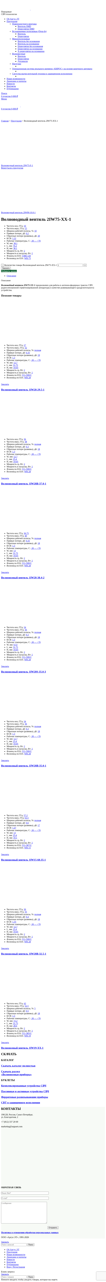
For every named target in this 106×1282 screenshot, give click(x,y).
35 (26, 912)
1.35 (14, 922)
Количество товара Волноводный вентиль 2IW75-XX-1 (30, 265)
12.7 (15, 363)
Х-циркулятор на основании (31, 51)
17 (39, 825)
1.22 (14, 238)
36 (25, 439)
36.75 (26, 533)
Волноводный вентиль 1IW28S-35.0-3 (23, 671)
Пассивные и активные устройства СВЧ (25, 1091)
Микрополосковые (21, 39)
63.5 (27, 818)
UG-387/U (27, 845)
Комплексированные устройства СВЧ (23, 1085)
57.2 (26, 815)
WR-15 (27, 848)
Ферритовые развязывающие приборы (24, 1097)
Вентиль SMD (24, 26)
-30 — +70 (36, 241)
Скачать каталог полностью (18, 1065)
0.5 (27, 1011)
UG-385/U (27, 1033)
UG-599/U (27, 375)
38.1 (15, 243)
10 (25, 226)
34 (25, 627)
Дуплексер (23, 61)
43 (25, 1003)
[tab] (56, 276)
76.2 (15, 246)
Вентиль (22, 34)
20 (39, 236)
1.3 (13, 358)
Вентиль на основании (28, 44)
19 (39, 355)
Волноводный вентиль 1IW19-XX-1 (22, 1047)
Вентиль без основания (29, 41)
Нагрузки (16, 64)
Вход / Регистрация (16, 1267)
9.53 (15, 645)
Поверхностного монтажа (24, 24)
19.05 (15, 367)
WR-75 (27, 258)
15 (26, 228)
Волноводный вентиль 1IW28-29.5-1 (22, 389)
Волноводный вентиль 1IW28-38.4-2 (22, 577)
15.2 (15, 1021)
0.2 (27, 233)
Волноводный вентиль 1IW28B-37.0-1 (23, 483)
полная (37, 350)
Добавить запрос (9, 271)
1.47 (14, 828)
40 (26, 536)
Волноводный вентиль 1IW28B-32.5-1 (23, 953)
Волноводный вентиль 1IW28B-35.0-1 (23, 765)
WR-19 (27, 1036)
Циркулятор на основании (30, 49)
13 (15, 551)
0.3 (27, 447)
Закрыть (5, 1242)
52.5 (27, 1006)
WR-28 (27, 377)
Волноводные (18, 54)
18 (39, 449)
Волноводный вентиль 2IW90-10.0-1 (18, 212)
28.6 (15, 1026)
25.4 (15, 459)
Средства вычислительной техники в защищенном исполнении (42, 74)
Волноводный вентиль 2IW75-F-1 (17, 165)
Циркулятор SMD (26, 29)
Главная (5, 121)
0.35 (28, 353)
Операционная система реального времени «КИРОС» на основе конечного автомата (52, 69)
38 (26, 442)
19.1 (15, 838)
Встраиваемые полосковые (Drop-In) (29, 31)
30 (25, 909)
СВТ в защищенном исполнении (20, 1102)
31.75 (15, 365)
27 (25, 345)
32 (26, 348)
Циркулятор (23, 36)
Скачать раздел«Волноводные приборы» (16, 1073)
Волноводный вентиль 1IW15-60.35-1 (23, 859)
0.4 (27, 917)
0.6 (27, 823)
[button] (5, 384)
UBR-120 (26, 256)
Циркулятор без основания (30, 46)
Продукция (16, 121)
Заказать (6, 268)
